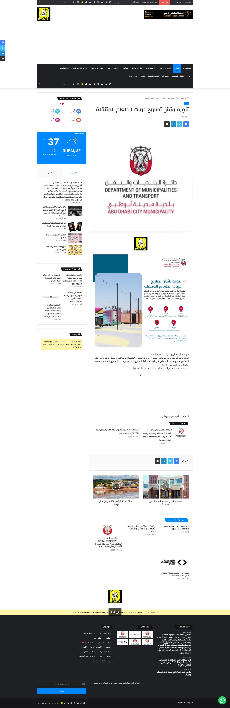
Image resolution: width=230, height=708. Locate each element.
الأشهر (74, 172)
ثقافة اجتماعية (137, 68)
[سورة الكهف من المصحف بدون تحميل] (75, 250)
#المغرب (108, 647)
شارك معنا (133, 76)
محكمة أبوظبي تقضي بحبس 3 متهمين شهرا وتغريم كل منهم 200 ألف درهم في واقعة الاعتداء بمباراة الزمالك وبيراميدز (157, 435)
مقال (96, 661)
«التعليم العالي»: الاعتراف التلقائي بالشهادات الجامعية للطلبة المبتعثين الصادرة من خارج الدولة (52, 310)
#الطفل (109, 638)
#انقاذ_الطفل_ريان (105, 652)
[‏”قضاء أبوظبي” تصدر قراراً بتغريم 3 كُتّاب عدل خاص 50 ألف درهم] (107, 533)
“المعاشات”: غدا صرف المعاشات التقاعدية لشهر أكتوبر (176, 528)
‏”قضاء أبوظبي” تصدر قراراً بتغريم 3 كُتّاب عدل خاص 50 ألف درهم (108, 545)
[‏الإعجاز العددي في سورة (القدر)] (75, 238)
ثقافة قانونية (150, 68)
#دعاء (93, 652)
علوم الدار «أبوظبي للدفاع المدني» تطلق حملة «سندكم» (175, 574)
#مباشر (109, 656)
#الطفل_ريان (98, 638)
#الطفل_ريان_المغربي (104, 642)
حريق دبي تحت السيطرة (87, 656)
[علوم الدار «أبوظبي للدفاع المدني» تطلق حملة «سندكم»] (174, 562)
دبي (110, 661)
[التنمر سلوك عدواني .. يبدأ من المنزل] (122, 634)
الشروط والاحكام (44, 703)
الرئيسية (188, 68)
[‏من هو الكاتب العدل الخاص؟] (147, 642)
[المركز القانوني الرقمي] (168, 14)
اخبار (177, 68)
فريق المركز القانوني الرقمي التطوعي (155, 76)
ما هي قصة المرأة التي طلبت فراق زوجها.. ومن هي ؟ (54, 224)
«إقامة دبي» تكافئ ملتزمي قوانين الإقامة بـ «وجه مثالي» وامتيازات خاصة (141, 529)
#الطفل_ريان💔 (87, 642)
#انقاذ (85, 647)
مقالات (125, 68)
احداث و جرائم (165, 68)
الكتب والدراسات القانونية (181, 76)
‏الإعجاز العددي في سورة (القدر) (56, 236)
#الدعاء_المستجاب (89, 633)
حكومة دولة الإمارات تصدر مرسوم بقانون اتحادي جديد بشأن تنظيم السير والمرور (72, 279)
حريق (101, 656)
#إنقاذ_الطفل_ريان (105, 633)
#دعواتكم (84, 652)
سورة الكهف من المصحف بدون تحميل (55, 248)
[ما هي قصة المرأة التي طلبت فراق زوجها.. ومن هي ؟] (75, 227)
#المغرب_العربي (96, 647)
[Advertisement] (115, 44)
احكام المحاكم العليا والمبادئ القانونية (73, 68)
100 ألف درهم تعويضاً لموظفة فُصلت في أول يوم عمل (137, 2)
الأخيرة (49, 172)
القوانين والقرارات (97, 68)
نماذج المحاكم (113, 68)
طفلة (103, 661)
